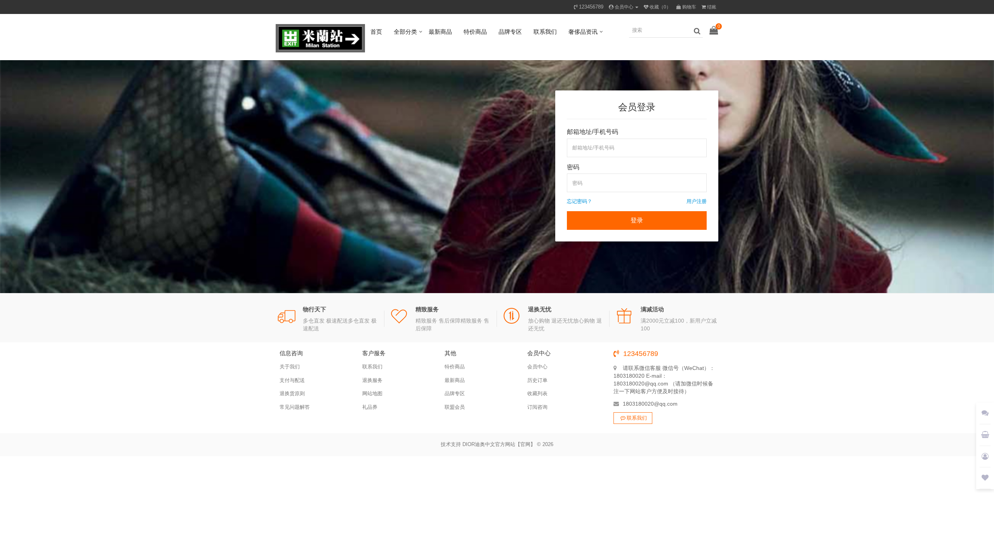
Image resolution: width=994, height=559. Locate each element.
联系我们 (545, 31)
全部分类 (405, 31)
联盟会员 (455, 407)
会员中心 (537, 367)
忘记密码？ (579, 201)
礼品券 (369, 407)
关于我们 (290, 367)
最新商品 (440, 31)
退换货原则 (292, 393)
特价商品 (475, 31)
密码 (573, 167)
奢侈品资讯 (583, 31)
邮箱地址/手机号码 (592, 131)
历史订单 (537, 380)
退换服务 (372, 380)
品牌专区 (510, 31)
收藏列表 (537, 393)
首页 (376, 31)
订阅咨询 (537, 407)
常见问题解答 (295, 407)
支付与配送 (292, 380)
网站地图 (372, 393)
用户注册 (696, 201)
